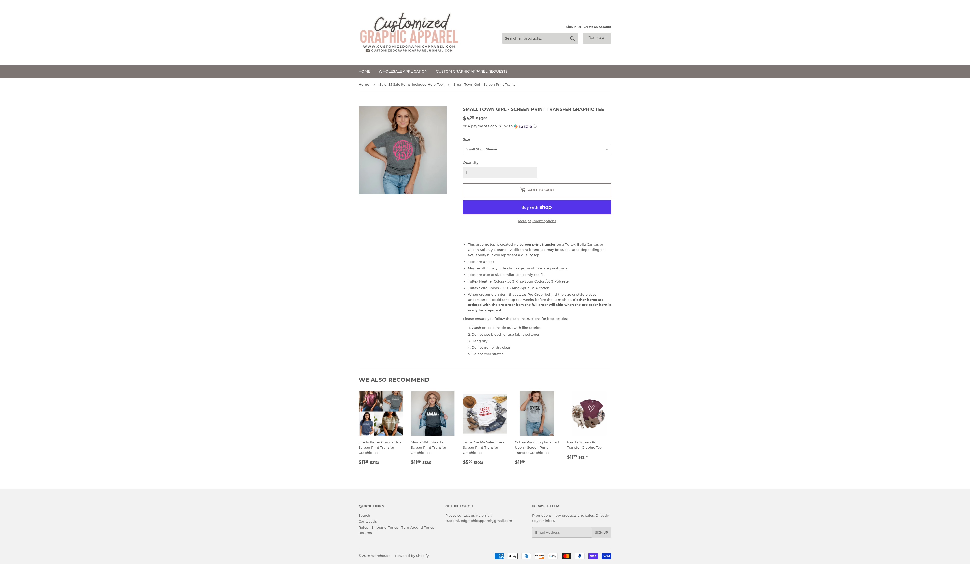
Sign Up (601, 532)
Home (364, 71)
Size (466, 139)
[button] (537, 126)
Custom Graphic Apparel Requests (472, 71)
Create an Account (597, 27)
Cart (601, 38)
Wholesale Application (403, 71)
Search (364, 515)
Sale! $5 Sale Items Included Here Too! (411, 84)
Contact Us (368, 521)
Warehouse (380, 556)
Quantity (471, 162)
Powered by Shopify (412, 556)
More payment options (537, 221)
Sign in (571, 27)
